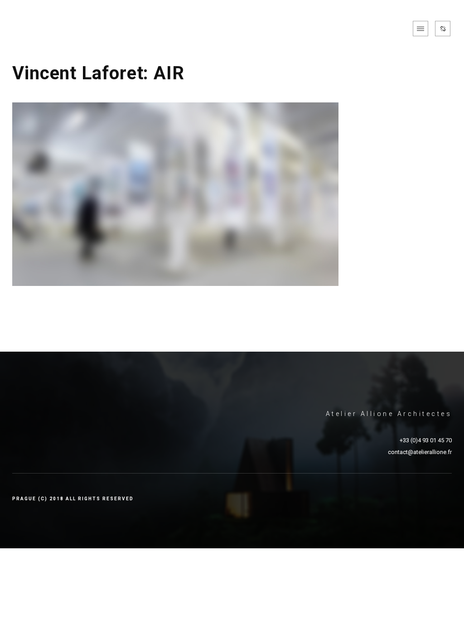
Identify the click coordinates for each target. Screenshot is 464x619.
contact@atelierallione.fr (420, 452)
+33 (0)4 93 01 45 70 (426, 440)
